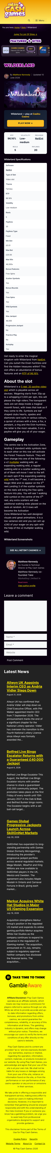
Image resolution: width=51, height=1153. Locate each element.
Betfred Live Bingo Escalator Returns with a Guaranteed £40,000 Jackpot (25, 757)
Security (34, 1139)
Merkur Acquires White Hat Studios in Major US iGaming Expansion (25, 905)
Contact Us (40, 1143)
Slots (23, 27)
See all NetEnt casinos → (25, 550)
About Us (27, 1143)
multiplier (14, 462)
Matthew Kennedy (21, 74)
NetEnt (39, 138)
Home (17, 27)
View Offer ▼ (30, 52)
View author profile (26, 585)
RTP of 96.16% (30, 373)
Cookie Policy (20, 1139)
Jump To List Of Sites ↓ (25, 34)
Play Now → (25, 123)
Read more (23, 582)
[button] (29, 20)
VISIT (31, 49)
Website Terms (13, 1143)
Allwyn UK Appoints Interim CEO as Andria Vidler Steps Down (24, 686)
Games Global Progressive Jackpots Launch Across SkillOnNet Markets (24, 827)
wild (6, 479)
